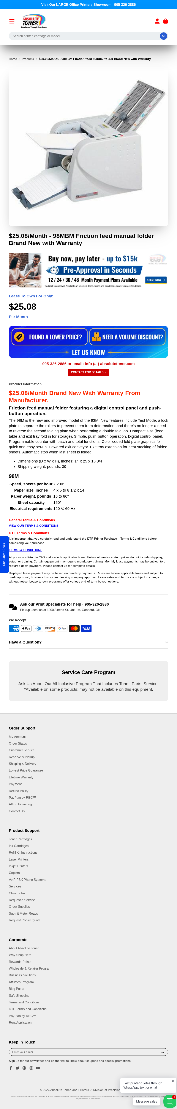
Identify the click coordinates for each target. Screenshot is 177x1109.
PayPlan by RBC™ (22, 797)
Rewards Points (20, 962)
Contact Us (17, 811)
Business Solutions (22, 975)
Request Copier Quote (24, 920)
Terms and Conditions (24, 1002)
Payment (15, 784)
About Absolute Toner (24, 948)
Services (15, 886)
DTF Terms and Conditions (28, 1009)
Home (13, 59)
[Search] (163, 36)
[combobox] (88, 36)
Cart (165, 21)
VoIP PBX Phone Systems (27, 879)
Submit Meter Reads (23, 913)
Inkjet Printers (18, 866)
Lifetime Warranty (21, 777)
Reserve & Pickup (22, 757)
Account (157, 21)
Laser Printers (19, 859)
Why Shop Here (20, 955)
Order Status (18, 743)
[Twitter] (18, 1068)
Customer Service (22, 750)
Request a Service (22, 900)
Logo (34, 21)
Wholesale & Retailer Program (30, 968)
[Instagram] (31, 1068)
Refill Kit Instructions (23, 852)
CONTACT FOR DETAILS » (88, 372)
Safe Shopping (19, 995)
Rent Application (20, 1022)
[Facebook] (11, 1068)
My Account (17, 737)
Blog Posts (16, 988)
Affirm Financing (20, 804)
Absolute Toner (60, 1090)
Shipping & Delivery (22, 763)
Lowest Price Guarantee (26, 770)
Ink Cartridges (19, 846)
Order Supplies (19, 906)
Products (28, 59)
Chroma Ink (17, 893)
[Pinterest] (24, 1068)
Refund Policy (18, 791)
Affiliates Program (21, 982)
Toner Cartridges (20, 839)
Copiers (14, 873)
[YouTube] (38, 1068)
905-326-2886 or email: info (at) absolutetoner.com (88, 364)
